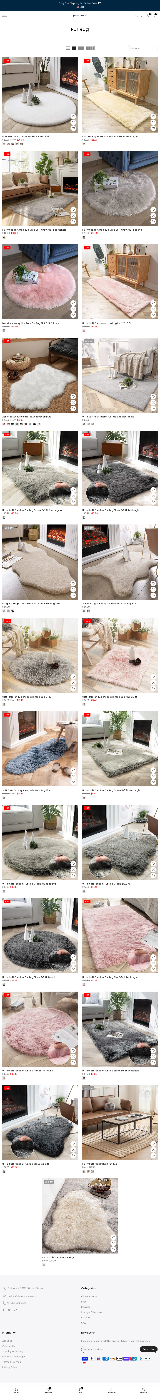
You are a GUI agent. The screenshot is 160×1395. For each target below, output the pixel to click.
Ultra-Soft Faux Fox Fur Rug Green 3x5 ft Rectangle (111, 790)
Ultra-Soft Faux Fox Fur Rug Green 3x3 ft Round (29, 883)
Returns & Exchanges (13, 1356)
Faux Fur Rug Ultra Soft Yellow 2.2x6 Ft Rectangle (110, 136)
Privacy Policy (9, 1367)
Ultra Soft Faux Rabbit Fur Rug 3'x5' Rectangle (108, 416)
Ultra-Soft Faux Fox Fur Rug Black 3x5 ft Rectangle (110, 1070)
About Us (7, 1340)
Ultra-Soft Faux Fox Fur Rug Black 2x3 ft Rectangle (110, 510)
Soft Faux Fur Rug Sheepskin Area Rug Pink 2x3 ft (109, 696)
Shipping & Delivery (12, 1351)
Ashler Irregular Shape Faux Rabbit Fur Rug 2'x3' (109, 603)
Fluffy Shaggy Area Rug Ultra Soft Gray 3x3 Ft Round (112, 229)
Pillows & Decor (89, 1296)
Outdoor (85, 1317)
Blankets (85, 1307)
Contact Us (8, 1346)
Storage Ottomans (91, 1312)
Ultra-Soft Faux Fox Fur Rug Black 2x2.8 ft (25, 1164)
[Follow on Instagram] (9, 1310)
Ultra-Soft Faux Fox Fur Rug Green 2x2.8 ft (106, 883)
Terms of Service (11, 1362)
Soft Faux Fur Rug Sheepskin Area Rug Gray (26, 696)
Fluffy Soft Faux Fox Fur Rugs (58, 1257)
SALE (83, 1322)
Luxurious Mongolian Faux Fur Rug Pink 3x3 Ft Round (31, 323)
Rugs (83, 1301)
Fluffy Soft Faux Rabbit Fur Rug (99, 1164)
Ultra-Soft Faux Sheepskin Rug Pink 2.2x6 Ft (106, 323)
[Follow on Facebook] (3, 1310)
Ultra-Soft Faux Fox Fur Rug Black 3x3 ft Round (28, 977)
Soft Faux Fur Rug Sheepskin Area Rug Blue (26, 790)
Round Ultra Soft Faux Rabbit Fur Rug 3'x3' (26, 136)
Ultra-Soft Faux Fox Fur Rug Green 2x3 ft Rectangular (32, 510)
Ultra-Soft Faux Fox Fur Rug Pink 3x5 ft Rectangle (110, 977)
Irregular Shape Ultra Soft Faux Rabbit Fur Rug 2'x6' (31, 603)
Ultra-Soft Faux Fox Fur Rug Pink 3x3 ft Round (27, 1070)
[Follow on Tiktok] (15, 1310)
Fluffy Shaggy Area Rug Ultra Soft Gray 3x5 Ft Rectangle (34, 229)
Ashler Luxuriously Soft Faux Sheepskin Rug (26, 416)
